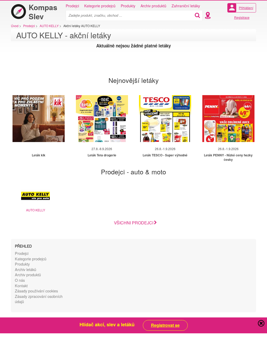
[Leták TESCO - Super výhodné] (165, 118)
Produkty (128, 5)
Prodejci (72, 5)
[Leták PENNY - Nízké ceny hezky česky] (228, 118)
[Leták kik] (39, 118)
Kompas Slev (43, 12)
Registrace (242, 17)
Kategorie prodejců (100, 5)
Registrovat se (165, 325)
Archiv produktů (153, 5)
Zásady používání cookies (36, 290)
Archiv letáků (25, 269)
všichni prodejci (133, 223)
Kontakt (21, 285)
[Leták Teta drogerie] (102, 118)
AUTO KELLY (35, 210)
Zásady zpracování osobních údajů (39, 298)
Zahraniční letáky (186, 5)
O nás (20, 280)
